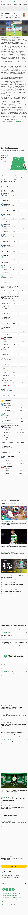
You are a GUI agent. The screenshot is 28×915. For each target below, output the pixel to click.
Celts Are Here (4, 545)
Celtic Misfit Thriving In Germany (9, 815)
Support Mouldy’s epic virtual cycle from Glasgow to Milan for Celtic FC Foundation (14, 791)
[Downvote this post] (10, 526)
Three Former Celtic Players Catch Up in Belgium (13, 673)
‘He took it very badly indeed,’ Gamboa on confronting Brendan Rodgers (12, 733)
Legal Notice (4, 899)
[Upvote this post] (1, 526)
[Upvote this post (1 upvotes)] (1, 549)
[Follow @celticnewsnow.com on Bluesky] (3, 889)
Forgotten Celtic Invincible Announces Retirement (14, 546)
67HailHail (3, 624)
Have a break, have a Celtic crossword (11, 666)
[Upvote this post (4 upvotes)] (1, 629)
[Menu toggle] (1, 1)
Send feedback (18, 121)
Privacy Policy (21, 897)
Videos (9, 4)
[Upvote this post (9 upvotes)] (1, 668)
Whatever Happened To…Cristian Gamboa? (12, 553)
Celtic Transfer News (6, 895)
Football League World (5, 521)
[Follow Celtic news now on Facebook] (10, 889)
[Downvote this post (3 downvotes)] (15, 794)
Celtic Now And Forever (6, 814)
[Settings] (26, 2)
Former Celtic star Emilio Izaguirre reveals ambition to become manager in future (11, 708)
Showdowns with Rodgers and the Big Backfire (13, 741)
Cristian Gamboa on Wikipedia (12, 875)
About (9, 893)
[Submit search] (25, 883)
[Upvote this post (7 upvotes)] (1, 794)
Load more (14, 866)
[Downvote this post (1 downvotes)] (15, 668)
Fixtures (15, 4)
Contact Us (4, 901)
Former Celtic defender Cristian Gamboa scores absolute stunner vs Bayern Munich (13, 626)
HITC (2, 714)
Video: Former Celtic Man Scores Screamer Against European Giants (12, 634)
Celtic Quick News (5, 552)
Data (20, 4)
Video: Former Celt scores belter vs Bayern (12, 591)
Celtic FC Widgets (6, 897)
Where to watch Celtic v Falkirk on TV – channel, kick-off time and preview (13, 576)
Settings (18, 899)
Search (25, 4)
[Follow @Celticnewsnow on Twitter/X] (6, 889)
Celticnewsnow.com (6, 904)
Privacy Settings (12, 899)
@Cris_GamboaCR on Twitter (11, 877)
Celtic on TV (14, 893)
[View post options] (26, 521)
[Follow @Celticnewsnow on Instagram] (13, 889)
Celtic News (4, 893)
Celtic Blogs (14, 895)
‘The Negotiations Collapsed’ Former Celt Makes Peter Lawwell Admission (13, 799)
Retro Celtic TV (14, 897)
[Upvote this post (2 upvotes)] (1, 579)
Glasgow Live (4, 705)
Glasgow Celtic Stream (6, 589)
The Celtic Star (4, 640)
